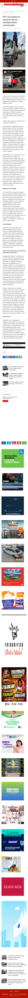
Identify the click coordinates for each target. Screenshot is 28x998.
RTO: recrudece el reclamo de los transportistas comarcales (16, 368)
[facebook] (9, 1)
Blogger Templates (14, 995)
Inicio (4, 11)
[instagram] (15, 1)
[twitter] (12, 1)
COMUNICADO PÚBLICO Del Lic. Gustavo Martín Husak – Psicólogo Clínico (16, 957)
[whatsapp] (24, 442)
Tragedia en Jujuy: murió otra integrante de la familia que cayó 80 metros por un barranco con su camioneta (17, 973)
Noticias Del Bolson (8, 28)
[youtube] (19, 442)
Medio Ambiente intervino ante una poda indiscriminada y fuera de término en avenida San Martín (17, 982)
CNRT (7, 11)
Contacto (16, 991)
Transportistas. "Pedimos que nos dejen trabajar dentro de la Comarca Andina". (16, 376)
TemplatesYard (14, 994)
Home (11, 991)
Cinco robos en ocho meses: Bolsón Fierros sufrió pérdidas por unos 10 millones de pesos (17, 964)
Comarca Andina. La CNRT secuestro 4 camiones (16, 382)
